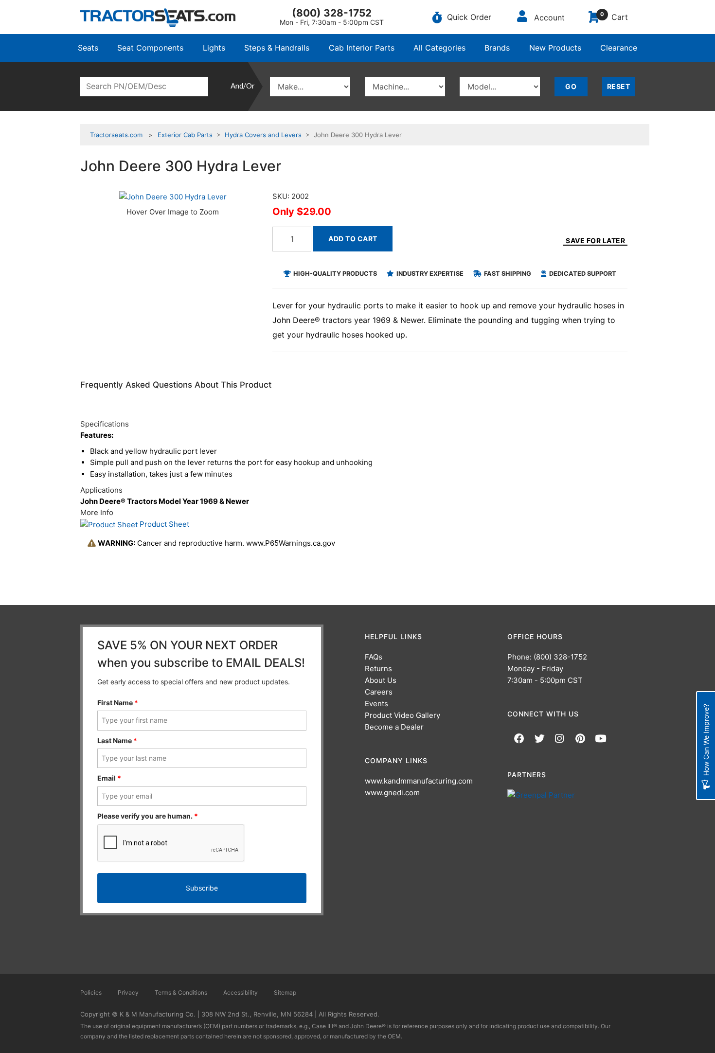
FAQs (373, 656)
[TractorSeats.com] (157, 17)
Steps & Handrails (276, 48)
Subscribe (202, 888)
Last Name (117, 740)
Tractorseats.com (116, 135)
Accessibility (240, 992)
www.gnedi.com (392, 792)
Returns (378, 668)
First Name (117, 702)
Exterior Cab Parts (185, 135)
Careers (379, 691)
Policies (91, 992)
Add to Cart (352, 238)
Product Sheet (163, 524)
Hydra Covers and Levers (263, 135)
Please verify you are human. (147, 816)
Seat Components (150, 48)
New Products (555, 48)
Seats (88, 48)
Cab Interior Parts (361, 48)
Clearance (618, 48)
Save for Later (595, 240)
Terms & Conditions (181, 992)
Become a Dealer (394, 727)
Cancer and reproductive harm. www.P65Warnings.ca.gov (216, 543)
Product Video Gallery (402, 715)
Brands (497, 48)
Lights (214, 48)
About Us (380, 680)
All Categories (439, 48)
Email (109, 778)
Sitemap (285, 992)
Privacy (128, 992)
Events (376, 703)
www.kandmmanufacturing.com (419, 780)
